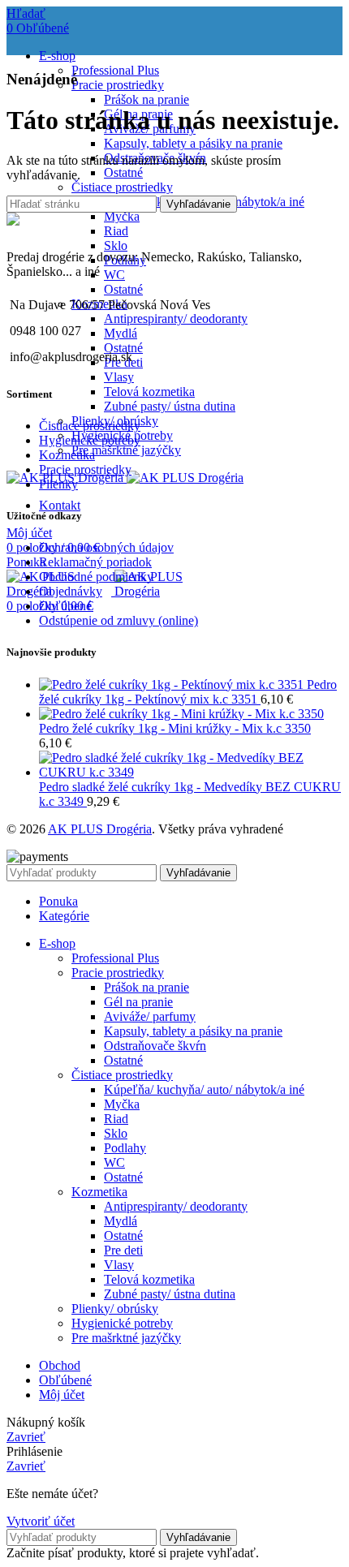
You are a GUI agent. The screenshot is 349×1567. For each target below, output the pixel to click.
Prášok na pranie (146, 99)
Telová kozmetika (149, 391)
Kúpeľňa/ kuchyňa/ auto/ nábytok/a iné (204, 1089)
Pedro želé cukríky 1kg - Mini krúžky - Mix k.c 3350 (175, 728)
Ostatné (123, 172)
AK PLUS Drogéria (100, 829)
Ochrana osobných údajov (106, 547)
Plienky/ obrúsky (114, 1308)
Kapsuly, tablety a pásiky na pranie (193, 143)
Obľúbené (65, 606)
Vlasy (119, 377)
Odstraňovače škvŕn (155, 1046)
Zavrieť (25, 1437)
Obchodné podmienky (96, 576)
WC (114, 275)
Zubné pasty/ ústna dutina (169, 406)
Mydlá (120, 333)
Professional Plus (115, 70)
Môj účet (61, 1394)
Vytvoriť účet (40, 1521)
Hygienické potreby (89, 440)
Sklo (115, 245)
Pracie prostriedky (117, 85)
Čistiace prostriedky (122, 187)
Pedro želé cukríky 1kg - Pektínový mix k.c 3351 (188, 692)
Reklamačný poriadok (95, 562)
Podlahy (125, 1148)
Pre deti (123, 1250)
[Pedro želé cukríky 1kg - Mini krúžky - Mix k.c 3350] (181, 714)
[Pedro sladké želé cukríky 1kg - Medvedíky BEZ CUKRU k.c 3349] (191, 772)
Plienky (58, 484)
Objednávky (70, 591)
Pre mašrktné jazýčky (126, 450)
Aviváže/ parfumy (150, 1016)
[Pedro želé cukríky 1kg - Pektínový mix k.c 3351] (173, 684)
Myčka (122, 216)
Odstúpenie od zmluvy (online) (118, 620)
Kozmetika (67, 455)
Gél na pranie (138, 1002)
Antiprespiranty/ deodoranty (176, 318)
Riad (116, 231)
